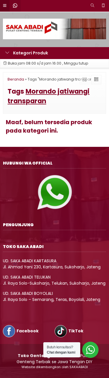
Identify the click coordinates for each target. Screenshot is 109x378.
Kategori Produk (30, 53)
